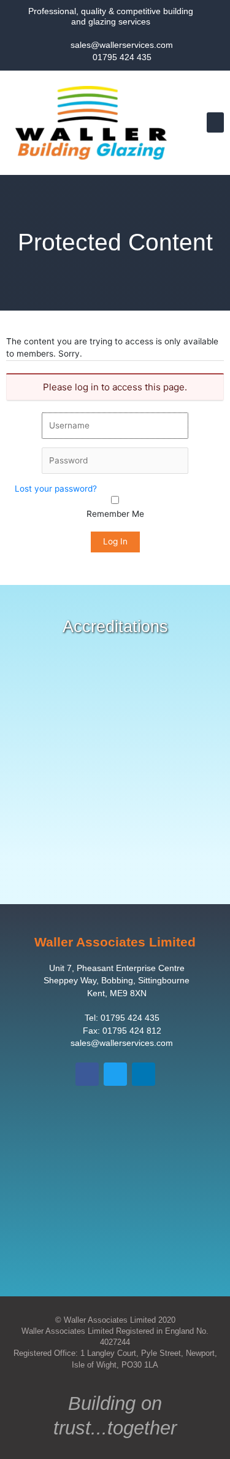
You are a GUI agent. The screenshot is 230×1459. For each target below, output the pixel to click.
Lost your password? (56, 488)
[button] (215, 122)
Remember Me (115, 514)
